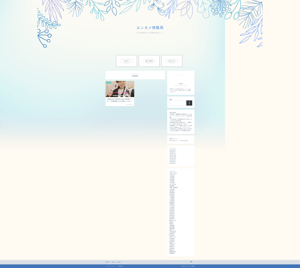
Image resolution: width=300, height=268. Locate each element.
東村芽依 (172, 214)
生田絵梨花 (173, 232)
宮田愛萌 (172, 192)
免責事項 (120, 266)
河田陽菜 (172, 225)
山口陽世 (172, 207)
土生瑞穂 (172, 189)
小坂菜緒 (172, 195)
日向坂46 (172, 212)
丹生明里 (172, 181)
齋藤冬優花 (173, 251)
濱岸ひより (173, 230)
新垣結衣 (172, 210)
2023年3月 (173, 150)
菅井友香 (172, 240)
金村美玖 (172, 245)
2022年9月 (173, 160)
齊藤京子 (172, 250)
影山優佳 (172, 209)
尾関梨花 (172, 202)
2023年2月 (173, 152)
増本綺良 (172, 191)
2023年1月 (173, 153)
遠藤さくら (173, 243)
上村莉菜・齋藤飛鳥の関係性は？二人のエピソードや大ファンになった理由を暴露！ (181, 116)
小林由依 (172, 199)
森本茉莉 (172, 218)
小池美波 (172, 200)
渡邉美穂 (172, 227)
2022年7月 (173, 163)
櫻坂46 (171, 222)
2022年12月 (173, 155)
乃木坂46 (172, 182)
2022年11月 (173, 156)
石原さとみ (173, 236)
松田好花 (172, 215)
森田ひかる (173, 220)
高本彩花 (172, 248)
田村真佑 (172, 235)
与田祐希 (172, 179)
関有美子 (172, 246)
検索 (171, 99)
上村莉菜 (172, 177)
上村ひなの (173, 174)
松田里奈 (172, 217)
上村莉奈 (172, 176)
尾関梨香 (172, 204)
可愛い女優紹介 (174, 187)
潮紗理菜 (172, 228)
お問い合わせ (173, 173)
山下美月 (172, 205)
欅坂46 (171, 223)
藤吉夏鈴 (172, 241)
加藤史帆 (172, 186)
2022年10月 (173, 158)
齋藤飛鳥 (172, 253)
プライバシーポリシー (111, 266)
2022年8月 (173, 161)
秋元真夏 (172, 238)
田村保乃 (172, 233)
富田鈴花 (172, 194)
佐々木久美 (173, 184)
